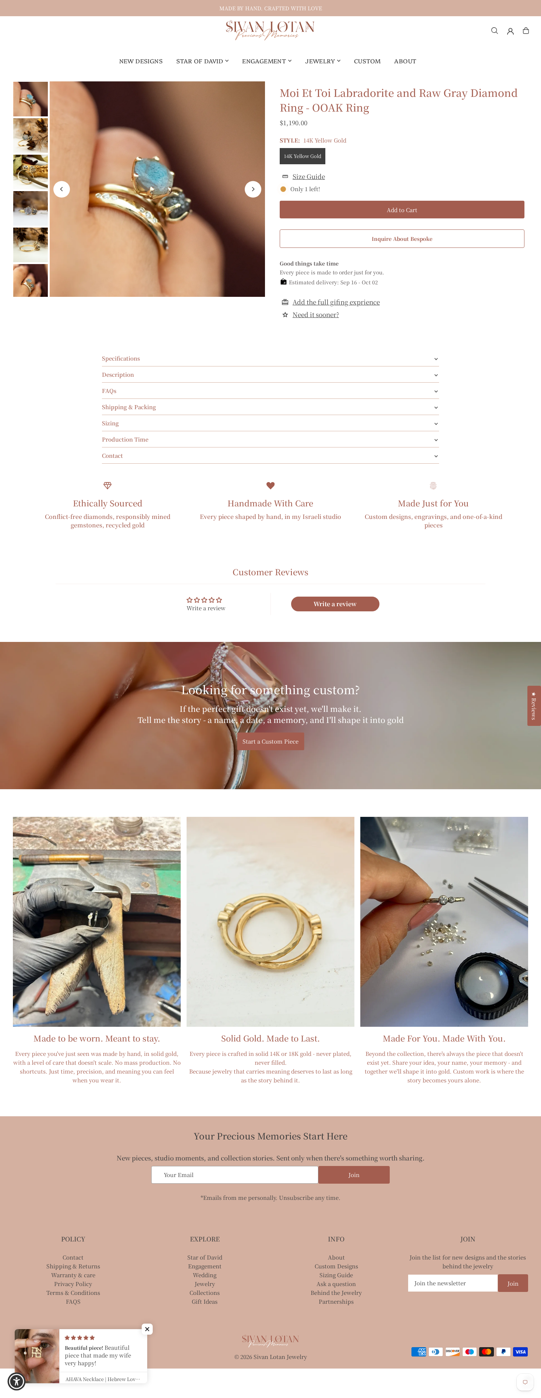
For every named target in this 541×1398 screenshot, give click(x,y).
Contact (73, 1257)
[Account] (510, 31)
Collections (205, 1292)
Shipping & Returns (73, 1266)
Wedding (204, 1275)
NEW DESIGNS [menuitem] (141, 61)
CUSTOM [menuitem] (367, 61)
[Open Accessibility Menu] (16, 1381)
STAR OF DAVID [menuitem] (199, 61)
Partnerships (336, 1301)
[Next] (253, 189)
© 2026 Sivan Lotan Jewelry (270, 1356)
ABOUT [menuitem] (405, 61)
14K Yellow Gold (302, 155)
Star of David (204, 1257)
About (336, 1257)
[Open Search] (494, 30)
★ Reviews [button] (534, 706)
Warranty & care (73, 1275)
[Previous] (61, 189)
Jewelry (205, 1284)
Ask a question (336, 1284)
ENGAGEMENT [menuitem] (264, 61)
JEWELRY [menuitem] (320, 61)
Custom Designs (336, 1266)
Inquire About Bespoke (402, 238)
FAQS (73, 1301)
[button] (147, 1329)
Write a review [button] (335, 604)
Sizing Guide (336, 1275)
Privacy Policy (73, 1284)
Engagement (205, 1266)
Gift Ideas (205, 1301)
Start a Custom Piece (270, 741)
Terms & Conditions (73, 1292)
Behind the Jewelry (336, 1292)
